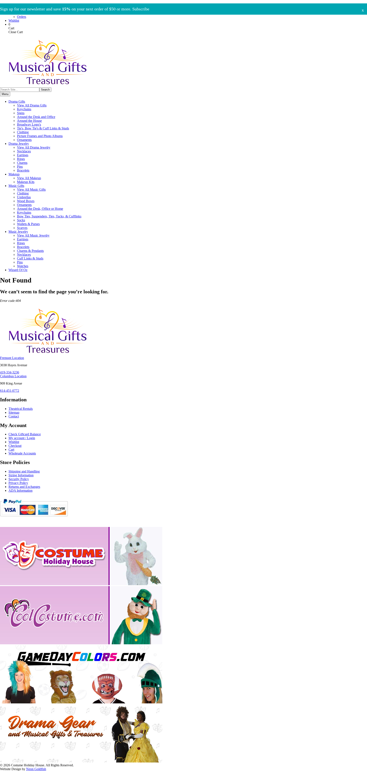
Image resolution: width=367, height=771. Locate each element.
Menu (5, 94)
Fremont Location (12, 358)
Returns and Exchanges (24, 486)
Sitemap (13, 412)
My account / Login (21, 438)
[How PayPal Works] (34, 518)
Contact (13, 416)
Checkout (14, 445)
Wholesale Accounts (22, 453)
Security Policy (18, 479)
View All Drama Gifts (32, 105)
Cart (11, 449)
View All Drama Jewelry (33, 147)
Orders (21, 16)
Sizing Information (21, 475)
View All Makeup (29, 178)
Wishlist (13, 20)
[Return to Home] (48, 85)
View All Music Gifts (31, 189)
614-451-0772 (9, 390)
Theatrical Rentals (20, 408)
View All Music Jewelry (33, 235)
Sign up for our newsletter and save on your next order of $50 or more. (74, 9)
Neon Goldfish (36, 769)
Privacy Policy (18, 483)
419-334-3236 (9, 372)
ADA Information (20, 490)
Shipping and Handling (24, 471)
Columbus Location (13, 376)
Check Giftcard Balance (24, 434)
